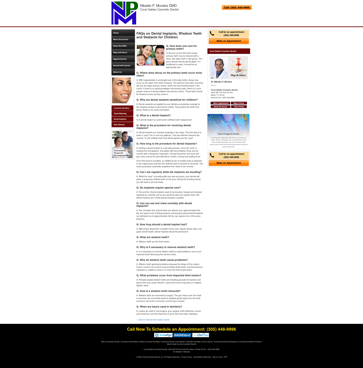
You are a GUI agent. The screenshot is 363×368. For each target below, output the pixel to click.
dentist (152, 194)
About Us (117, 72)
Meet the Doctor (120, 39)
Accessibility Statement (202, 357)
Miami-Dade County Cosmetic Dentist (181, 344)
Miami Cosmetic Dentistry (150, 341)
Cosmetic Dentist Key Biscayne (226, 341)
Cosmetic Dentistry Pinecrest (250, 341)
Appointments (119, 59)
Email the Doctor (220, 106)
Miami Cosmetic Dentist (110, 341)
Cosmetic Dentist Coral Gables (173, 341)
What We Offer (120, 46)
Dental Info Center (121, 65)
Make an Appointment (229, 40)
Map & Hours (239, 103)
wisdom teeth (160, 279)
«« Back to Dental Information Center (153, 319)
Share (213, 85)
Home (116, 33)
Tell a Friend (239, 106)
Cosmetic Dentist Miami (130, 341)
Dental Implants (120, 119)
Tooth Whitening (120, 113)
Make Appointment (221, 103)
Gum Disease (119, 124)
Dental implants (146, 132)
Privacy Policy (186, 357)
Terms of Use (217, 357)
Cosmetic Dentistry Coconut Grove (199, 341)
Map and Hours (120, 52)
